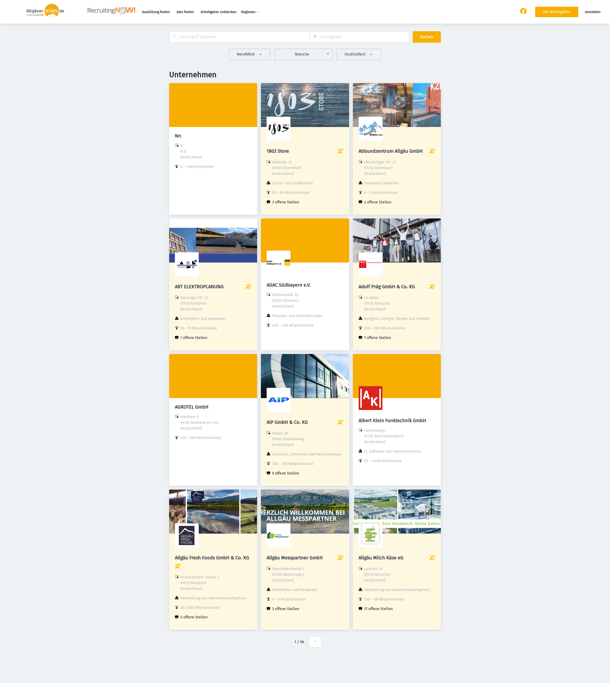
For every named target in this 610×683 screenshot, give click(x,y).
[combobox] (239, 37)
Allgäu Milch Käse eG (381, 558)
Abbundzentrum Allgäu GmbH (391, 151)
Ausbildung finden (156, 12)
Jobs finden (185, 12)
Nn (178, 136)
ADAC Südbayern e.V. (289, 285)
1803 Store (278, 151)
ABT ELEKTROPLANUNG (199, 286)
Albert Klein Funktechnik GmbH (392, 420)
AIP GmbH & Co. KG (287, 422)
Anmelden (592, 12)
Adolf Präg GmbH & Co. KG (387, 286)
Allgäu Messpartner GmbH (295, 558)
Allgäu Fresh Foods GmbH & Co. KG (212, 558)
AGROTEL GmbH (191, 407)
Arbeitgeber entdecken (218, 12)
